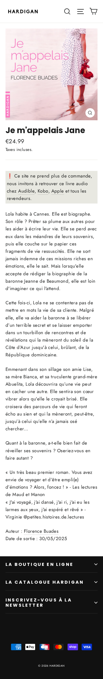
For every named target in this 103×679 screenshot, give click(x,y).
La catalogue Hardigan (44, 582)
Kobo (43, 191)
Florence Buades (41, 531)
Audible (26, 191)
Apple (57, 191)
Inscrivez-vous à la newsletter (38, 602)
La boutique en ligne (39, 564)
